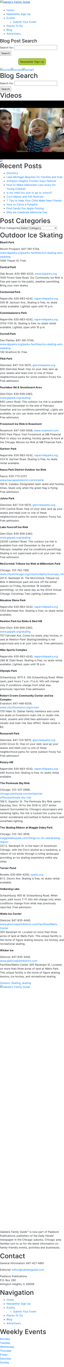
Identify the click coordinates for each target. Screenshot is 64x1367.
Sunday (4, 1362)
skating (26, 983)
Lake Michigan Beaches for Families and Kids (35, 177)
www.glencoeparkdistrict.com (18, 960)
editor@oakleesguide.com (28, 1269)
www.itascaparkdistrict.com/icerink (22, 480)
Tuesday (5, 1342)
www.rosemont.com (46, 430)
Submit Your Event (24, 22)
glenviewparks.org (43, 365)
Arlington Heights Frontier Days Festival (31, 181)
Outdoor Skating (10, 983)
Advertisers (14, 33)
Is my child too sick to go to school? (29, 192)
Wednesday (7, 1346)
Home (10, 10)
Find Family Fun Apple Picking (25, 208)
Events (11, 18)
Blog (9, 29)
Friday (4, 1354)
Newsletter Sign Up (19, 14)
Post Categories (10, 228)
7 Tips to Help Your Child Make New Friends (34, 200)
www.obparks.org (46, 273)
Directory (12, 173)
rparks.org (37, 874)
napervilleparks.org (46, 298)
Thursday (5, 1350)
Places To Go (15, 25)
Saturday (5, 1358)
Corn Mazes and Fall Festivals (25, 196)
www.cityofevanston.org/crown (19, 707)
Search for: (7, 47)
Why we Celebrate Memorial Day (27, 212)
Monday (5, 1339)
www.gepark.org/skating (15, 397)
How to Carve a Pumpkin (22, 204)
